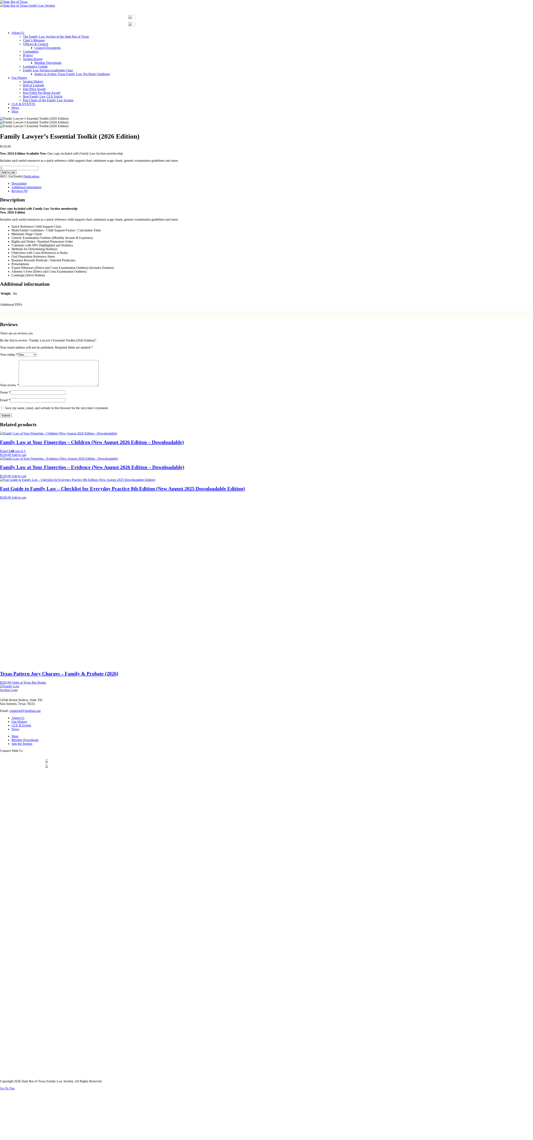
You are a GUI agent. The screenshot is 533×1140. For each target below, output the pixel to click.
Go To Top (7, 1088)
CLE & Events (21, 725)
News (15, 107)
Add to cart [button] (18, 455)
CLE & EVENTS (23, 104)
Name (5, 392)
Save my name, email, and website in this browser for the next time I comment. (56, 408)
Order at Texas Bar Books (29, 682)
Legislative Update (35, 66)
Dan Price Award (34, 89)
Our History (19, 77)
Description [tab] (19, 183)
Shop (14, 111)
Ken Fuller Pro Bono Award (41, 92)
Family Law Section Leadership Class (48, 70)
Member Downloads (47, 63)
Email (5, 400)
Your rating (8, 354)
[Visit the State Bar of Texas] (13, 2)
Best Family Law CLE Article (42, 96)
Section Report (32, 59)
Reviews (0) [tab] (19, 191)
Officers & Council (35, 44)
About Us (17, 33)
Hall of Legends (33, 85)
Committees (31, 51)
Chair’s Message (34, 40)
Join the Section (21, 743)
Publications (31, 176)
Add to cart (8, 172)
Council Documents (47, 48)
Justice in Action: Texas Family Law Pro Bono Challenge (72, 74)
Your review (9, 385)
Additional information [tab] (26, 187)
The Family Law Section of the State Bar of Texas (56, 36)
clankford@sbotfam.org (25, 711)
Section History (33, 81)
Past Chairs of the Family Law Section (48, 100)
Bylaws (28, 55)
